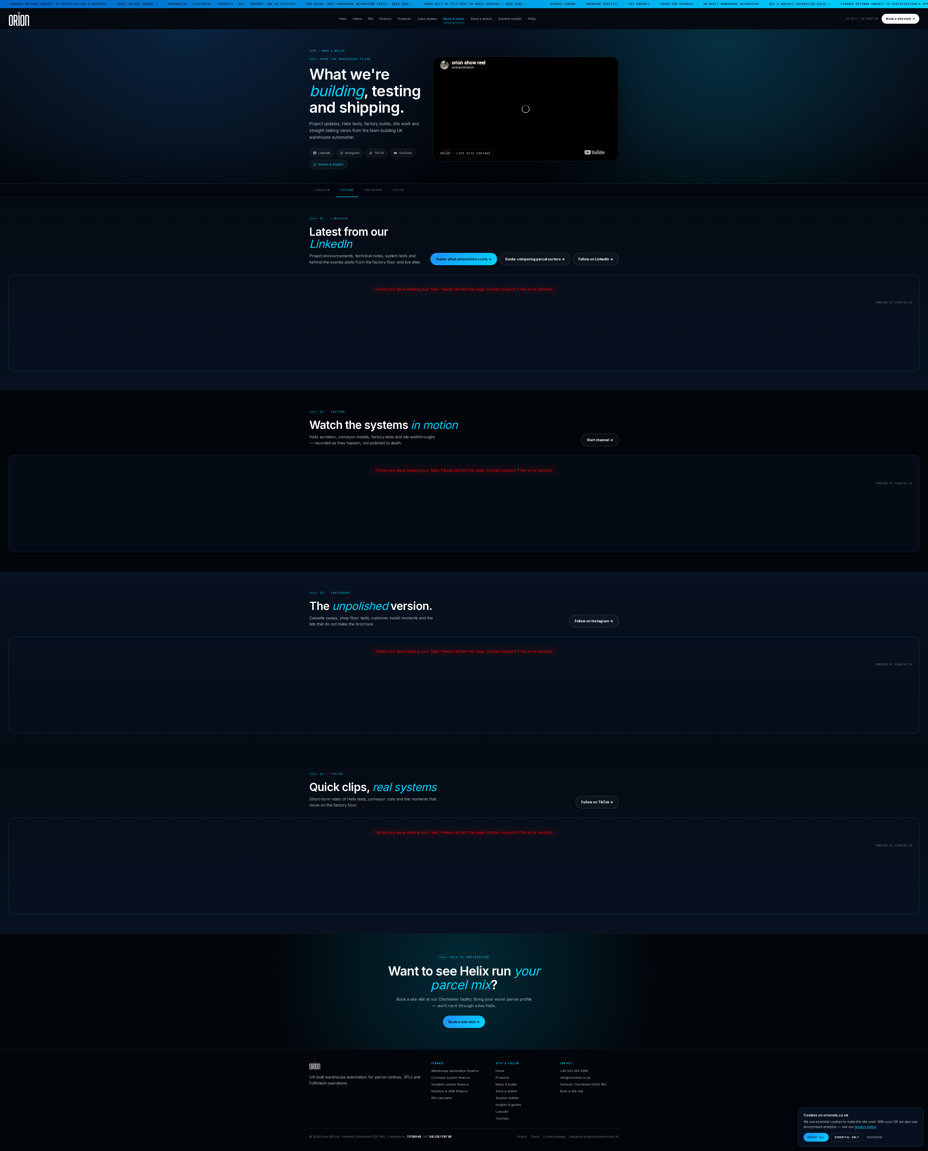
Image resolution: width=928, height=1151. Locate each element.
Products (404, 19)
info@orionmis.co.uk (575, 1077)
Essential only (847, 1137)
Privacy (522, 1136)
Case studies (427, 19)
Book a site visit (898, 19)
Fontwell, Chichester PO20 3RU (583, 1084)
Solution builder (510, 19)
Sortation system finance (450, 1084)
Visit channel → (600, 440)
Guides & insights (331, 164)
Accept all (816, 1137)
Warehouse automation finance (455, 1071)
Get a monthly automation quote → (704, 4)
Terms (535, 1136)
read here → (307, 4)
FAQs (532, 19)
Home (312, 50)
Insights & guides (508, 1105)
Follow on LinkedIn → (595, 259)
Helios (357, 19)
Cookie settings (554, 1136)
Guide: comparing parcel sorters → (535, 259)
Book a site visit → (464, 1022)
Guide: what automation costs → (464, 259)
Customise (874, 1137)
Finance (385, 19)
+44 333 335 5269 (574, 1071)
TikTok (379, 153)
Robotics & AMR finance (449, 1091)
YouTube (405, 153)
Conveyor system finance (450, 1077)
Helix (343, 19)
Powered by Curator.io (894, 302)
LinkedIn (324, 153)
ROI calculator (441, 1098)
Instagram (352, 153)
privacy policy (865, 1127)
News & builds (453, 19)
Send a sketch (481, 19)
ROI (370, 19)
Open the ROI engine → (43, 4)
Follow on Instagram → (594, 621)
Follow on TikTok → (597, 802)
